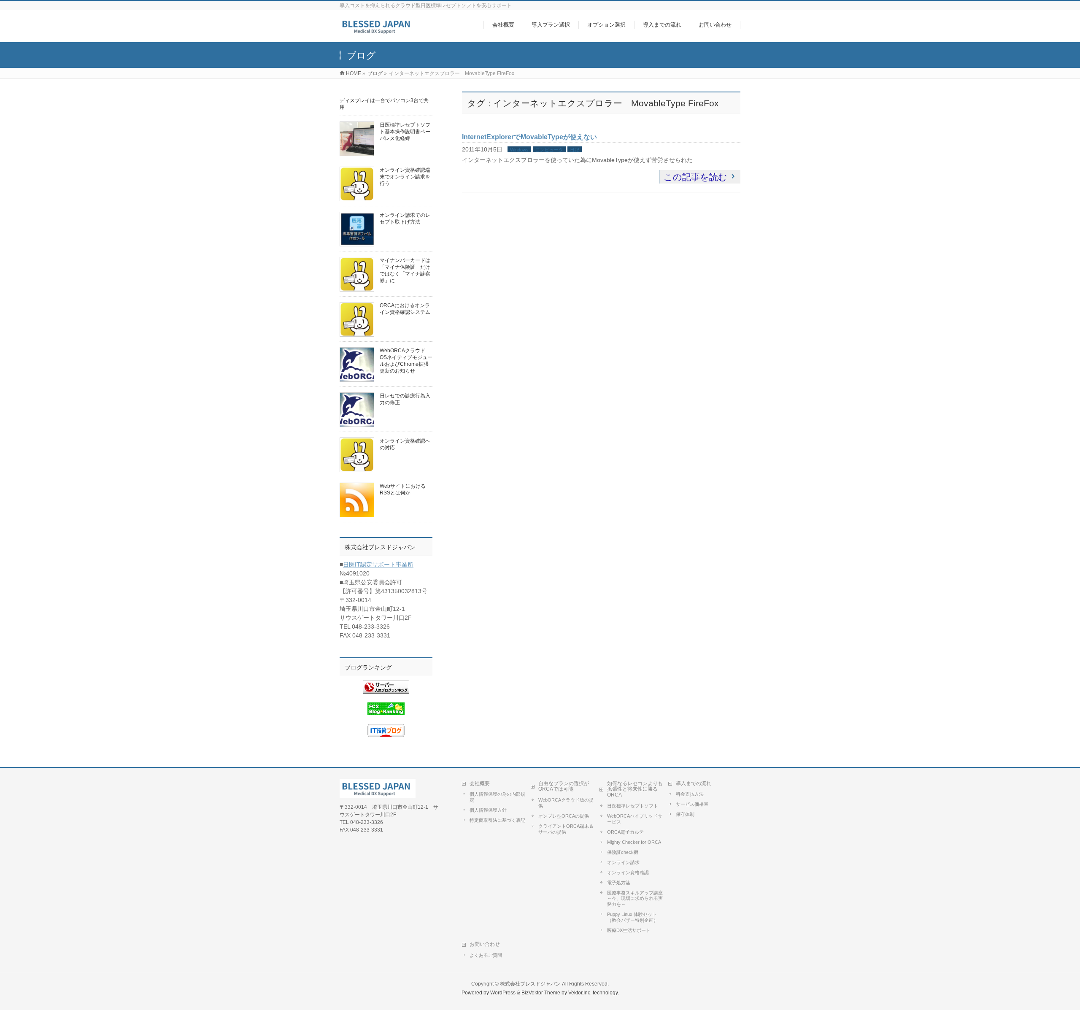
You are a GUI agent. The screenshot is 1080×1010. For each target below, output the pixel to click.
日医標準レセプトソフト (632, 805)
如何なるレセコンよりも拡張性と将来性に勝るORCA (635, 789)
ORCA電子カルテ (625, 831)
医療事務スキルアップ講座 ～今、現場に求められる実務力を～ (635, 898)
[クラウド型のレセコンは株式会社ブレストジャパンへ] (378, 31)
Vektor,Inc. (579, 993)
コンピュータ (549, 149)
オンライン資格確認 (628, 872)
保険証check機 (622, 852)
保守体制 (685, 814)
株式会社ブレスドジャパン (530, 984)
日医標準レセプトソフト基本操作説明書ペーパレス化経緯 (405, 131)
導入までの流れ (693, 783)
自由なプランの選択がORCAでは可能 (563, 786)
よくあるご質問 (486, 955)
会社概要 (480, 783)
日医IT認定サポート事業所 (378, 564)
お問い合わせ (485, 944)
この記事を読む (695, 177)
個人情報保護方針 (488, 810)
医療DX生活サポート (629, 930)
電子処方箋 (618, 882)
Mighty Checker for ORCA (634, 842)
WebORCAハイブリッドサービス (634, 818)
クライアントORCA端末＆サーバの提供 (566, 829)
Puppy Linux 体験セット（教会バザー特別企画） (632, 917)
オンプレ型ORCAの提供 (563, 815)
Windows (519, 149)
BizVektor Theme (540, 993)
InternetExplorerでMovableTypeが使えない (529, 136)
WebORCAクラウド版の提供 (566, 802)
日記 (574, 149)
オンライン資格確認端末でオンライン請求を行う (405, 176)
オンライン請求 (623, 862)
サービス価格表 (692, 804)
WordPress (503, 993)
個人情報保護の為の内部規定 (497, 796)
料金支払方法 (690, 794)
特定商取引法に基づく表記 (497, 820)
